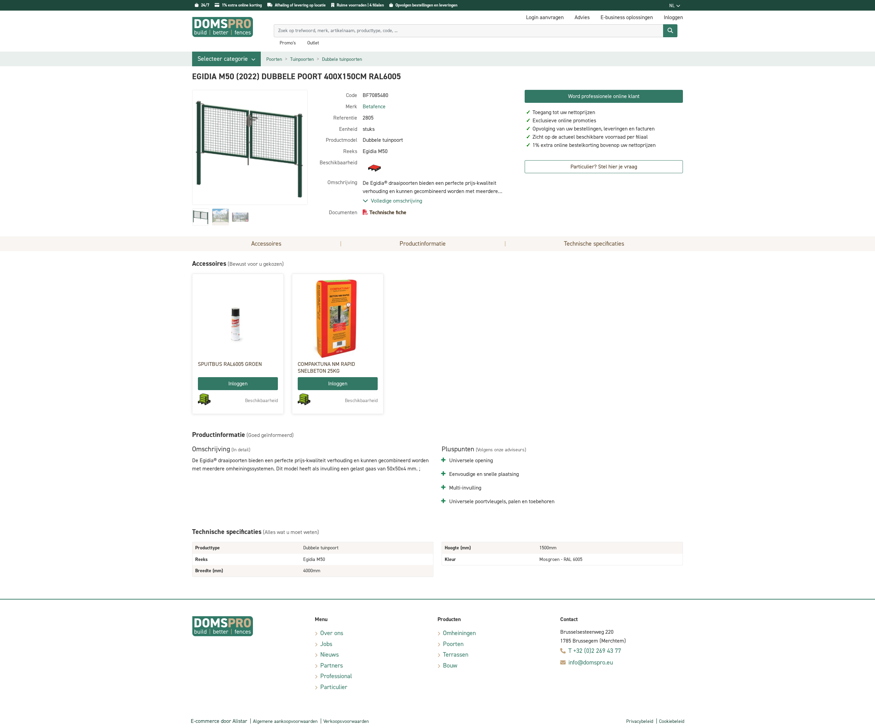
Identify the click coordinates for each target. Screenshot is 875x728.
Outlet (313, 43)
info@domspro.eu (590, 662)
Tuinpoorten (302, 59)
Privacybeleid (639, 721)
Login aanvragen (545, 17)
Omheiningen (459, 633)
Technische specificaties (594, 243)
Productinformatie (423, 243)
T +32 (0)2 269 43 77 (594, 651)
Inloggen (237, 383)
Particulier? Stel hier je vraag (603, 166)
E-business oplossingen (627, 17)
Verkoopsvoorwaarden (346, 721)
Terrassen (455, 654)
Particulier (333, 687)
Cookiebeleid (671, 721)
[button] (226, 59)
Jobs (326, 644)
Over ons (331, 633)
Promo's (288, 43)
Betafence (374, 106)
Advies (582, 17)
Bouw (450, 665)
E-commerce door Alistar (219, 721)
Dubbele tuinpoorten (342, 59)
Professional (336, 676)
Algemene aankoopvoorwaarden (285, 721)
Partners (331, 665)
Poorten (274, 59)
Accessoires (266, 243)
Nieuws (329, 654)
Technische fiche (387, 212)
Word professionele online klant (604, 96)
